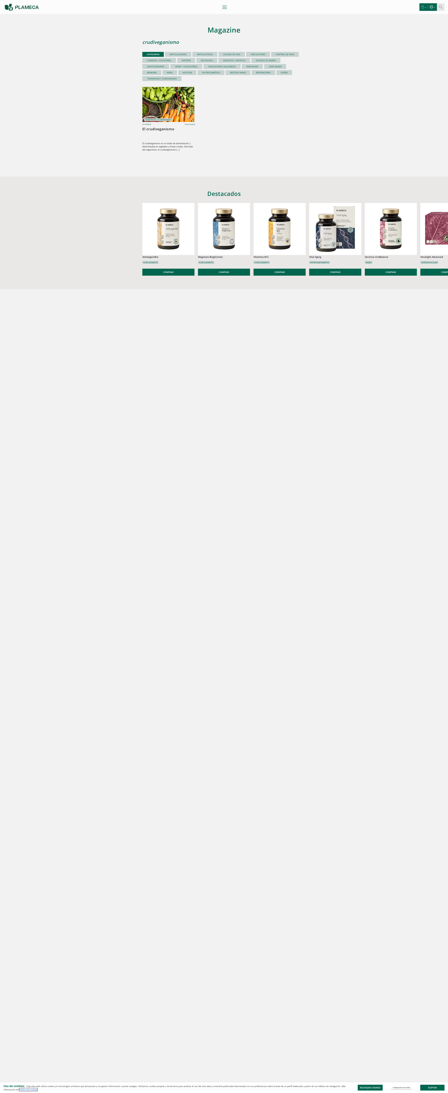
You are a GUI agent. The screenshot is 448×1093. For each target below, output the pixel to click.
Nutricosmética (211, 72)
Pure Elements (150, 262)
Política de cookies (28, 1089)
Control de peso (285, 54)
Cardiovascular (429, 262)
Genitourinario (155, 66)
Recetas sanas (238, 72)
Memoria (152, 72)
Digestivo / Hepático (234, 60)
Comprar (168, 272)
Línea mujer (275, 66)
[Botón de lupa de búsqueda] (440, 7)
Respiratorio (263, 72)
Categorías (153, 54)
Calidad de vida (231, 54)
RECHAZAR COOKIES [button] (370, 1087)
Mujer (368, 262)
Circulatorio (258, 54)
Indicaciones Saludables (222, 66)
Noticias (187, 72)
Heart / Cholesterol (186, 66)
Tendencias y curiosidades (162, 78)
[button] (423, 7)
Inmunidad (252, 66)
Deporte (186, 60)
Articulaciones (178, 54)
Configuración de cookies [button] (401, 1087)
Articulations (205, 54)
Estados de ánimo (266, 60)
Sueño (284, 72)
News (170, 72)
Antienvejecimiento (319, 262)
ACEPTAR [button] (432, 1087)
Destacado (207, 60)
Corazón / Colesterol (159, 60)
